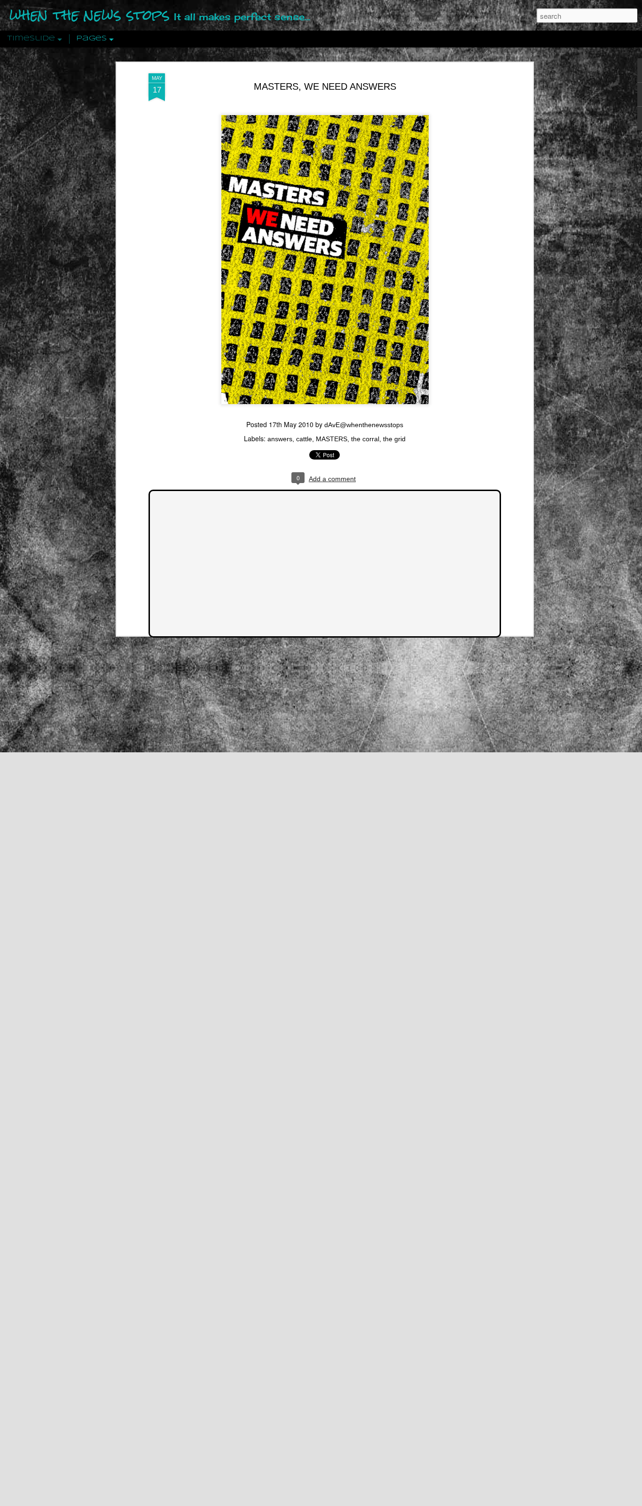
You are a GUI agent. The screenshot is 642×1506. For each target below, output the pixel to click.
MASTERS (331, 439)
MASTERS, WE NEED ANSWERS (325, 86)
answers (279, 439)
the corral (365, 439)
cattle (304, 439)
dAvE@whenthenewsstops (363, 425)
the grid (394, 439)
